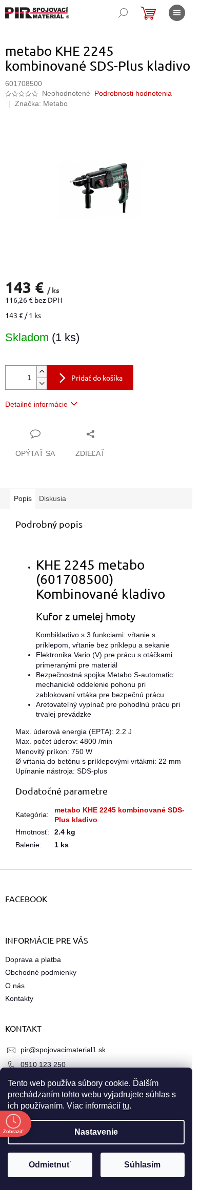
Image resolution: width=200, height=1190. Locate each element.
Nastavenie (96, 1132)
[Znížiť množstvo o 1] (41, 383)
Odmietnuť (50, 1164)
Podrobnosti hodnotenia (133, 93)
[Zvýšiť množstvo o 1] (41, 372)
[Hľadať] (123, 13)
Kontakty (19, 998)
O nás (15, 986)
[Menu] (177, 13)
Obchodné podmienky (40, 972)
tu (126, 1105)
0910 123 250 (43, 1064)
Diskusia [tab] (52, 498)
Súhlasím (142, 1164)
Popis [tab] (23, 498)
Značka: (41, 103)
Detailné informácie (36, 404)
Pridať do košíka (97, 377)
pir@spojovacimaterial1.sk (63, 1050)
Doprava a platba (33, 959)
